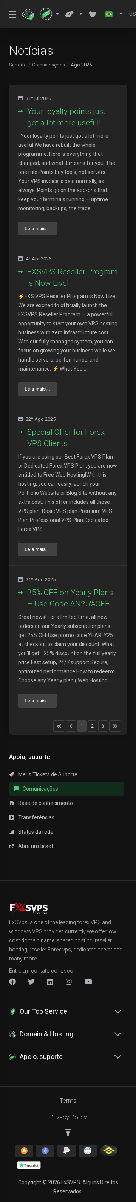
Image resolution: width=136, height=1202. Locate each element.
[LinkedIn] (50, 981)
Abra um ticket (35, 846)
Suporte (17, 65)
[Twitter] (31, 981)
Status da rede (35, 832)
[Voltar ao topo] (68, 1132)
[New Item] (69, 981)
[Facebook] (12, 981)
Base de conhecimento (45, 803)
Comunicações (48, 65)
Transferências (35, 817)
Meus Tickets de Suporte (47, 774)
